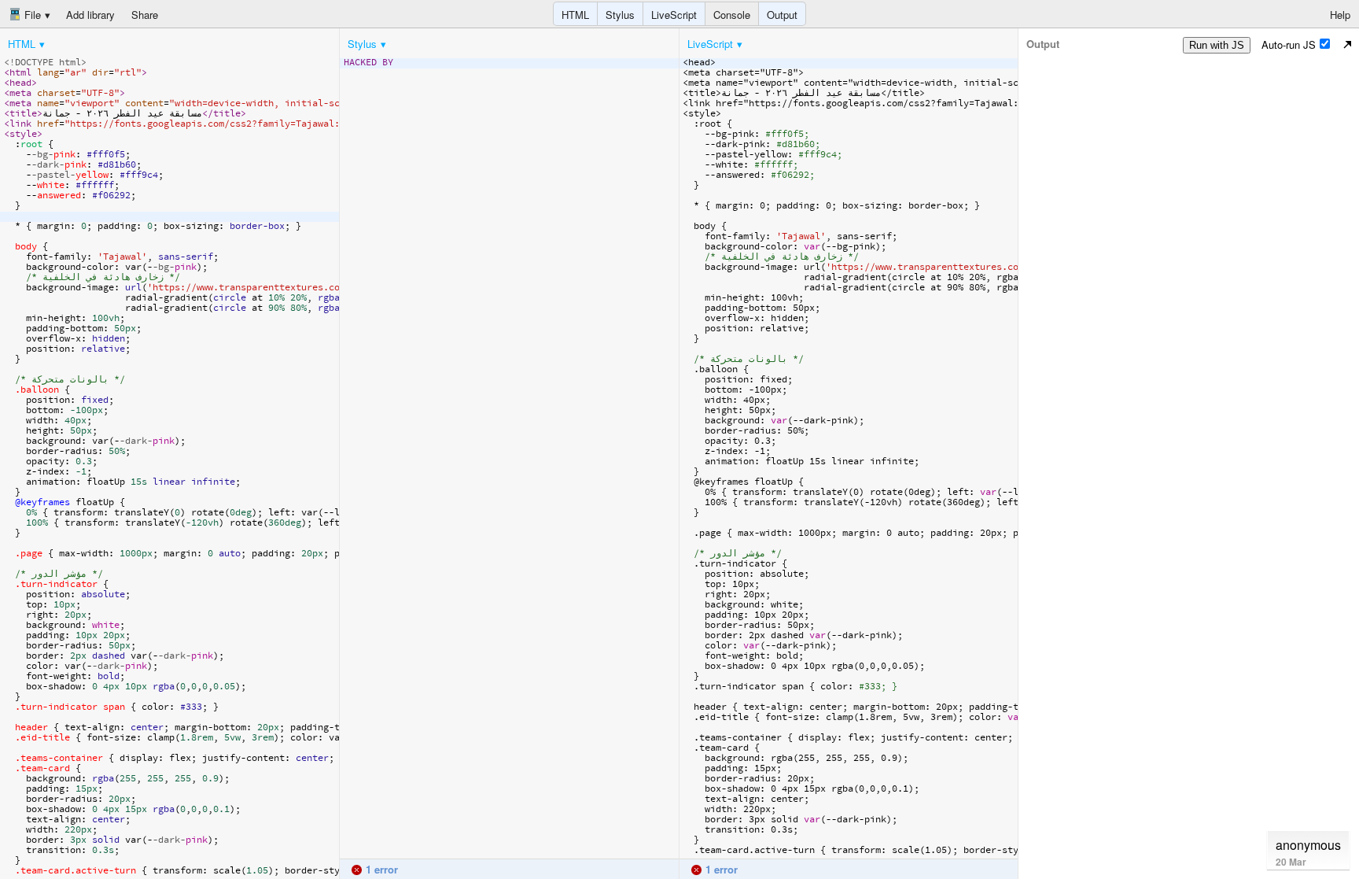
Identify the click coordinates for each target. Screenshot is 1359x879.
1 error (380, 869)
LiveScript (674, 14)
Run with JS (1216, 45)
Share (144, 14)
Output (782, 14)
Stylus (620, 14)
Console (731, 14)
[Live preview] (1347, 44)
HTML (575, 14)
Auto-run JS (1288, 44)
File (31, 14)
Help (1340, 14)
